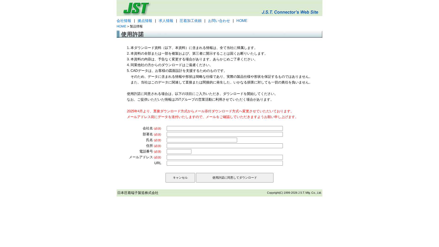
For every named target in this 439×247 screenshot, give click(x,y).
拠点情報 (145, 21)
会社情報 (124, 21)
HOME (241, 21)
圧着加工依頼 (191, 21)
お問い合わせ (219, 21)
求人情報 (166, 21)
